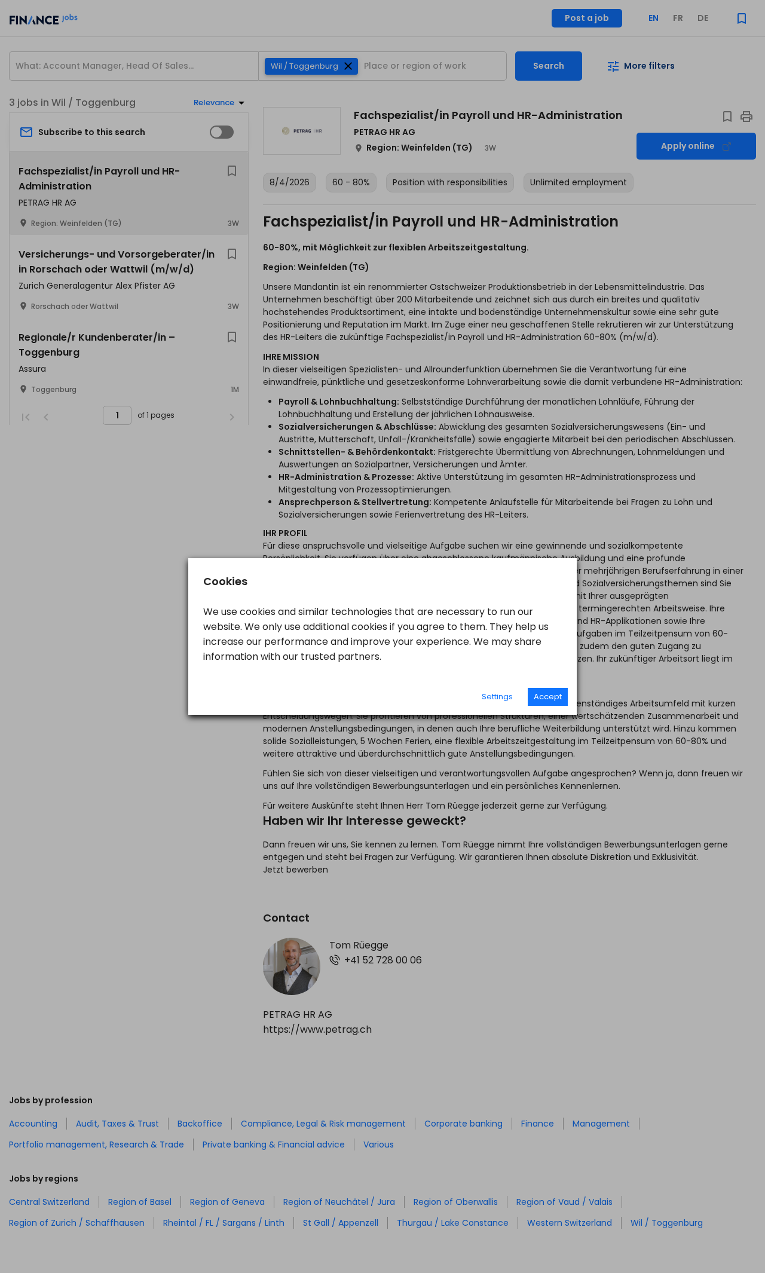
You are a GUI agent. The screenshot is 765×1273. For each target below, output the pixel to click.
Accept (548, 696)
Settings (497, 696)
